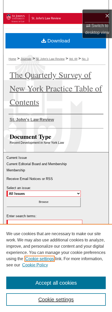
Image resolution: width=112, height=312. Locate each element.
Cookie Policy (35, 265)
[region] (56, 268)
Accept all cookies (56, 283)
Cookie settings (39, 259)
